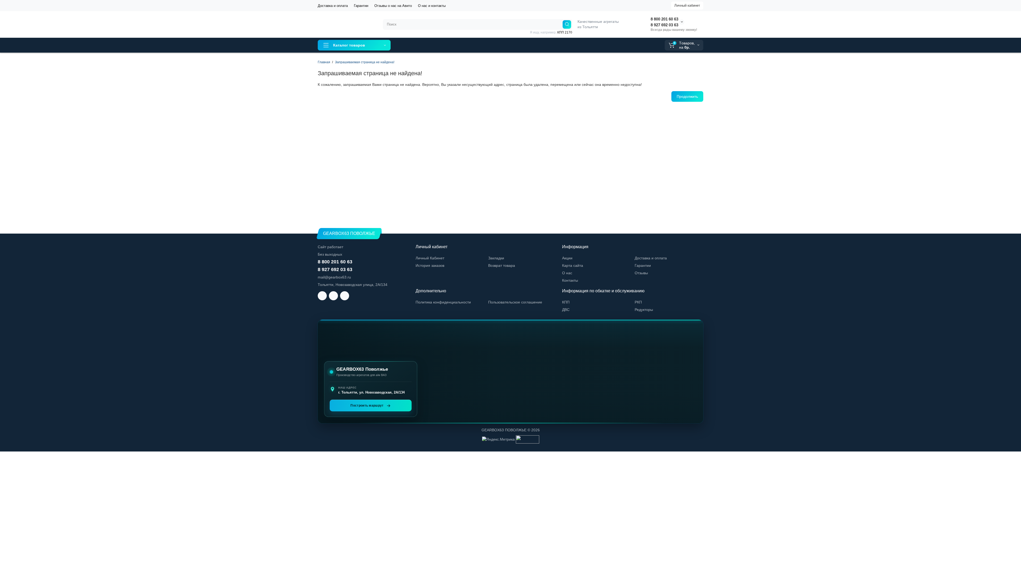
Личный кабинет (687, 5)
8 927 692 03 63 (664, 25)
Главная (324, 62)
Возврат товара (501, 265)
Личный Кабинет (430, 258)
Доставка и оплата (333, 6)
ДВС (566, 309)
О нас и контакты (432, 6)
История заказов (430, 265)
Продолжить (687, 96)
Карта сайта (572, 265)
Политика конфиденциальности (443, 302)
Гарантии (361, 6)
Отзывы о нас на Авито (393, 6)
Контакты (570, 280)
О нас (567, 273)
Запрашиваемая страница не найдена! (364, 62)
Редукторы (644, 309)
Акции (567, 258)
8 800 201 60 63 (664, 19)
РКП (638, 302)
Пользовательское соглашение (515, 302)
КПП (566, 302)
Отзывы (641, 273)
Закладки (496, 258)
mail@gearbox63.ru (334, 277)
